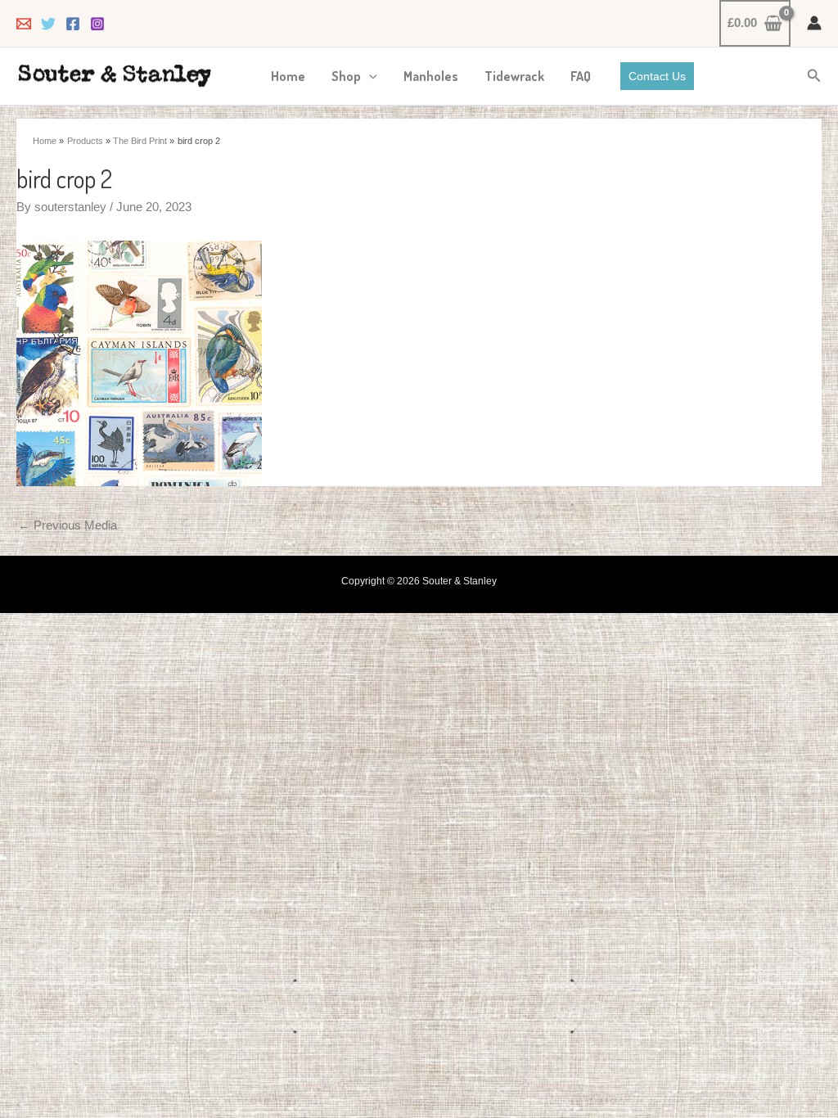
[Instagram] (97, 23)
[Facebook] (72, 23)
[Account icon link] (814, 23)
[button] (369, 76)
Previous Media (67, 525)
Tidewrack (514, 76)
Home (288, 76)
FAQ (580, 76)
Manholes (430, 76)
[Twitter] (48, 23)
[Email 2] (23, 23)
